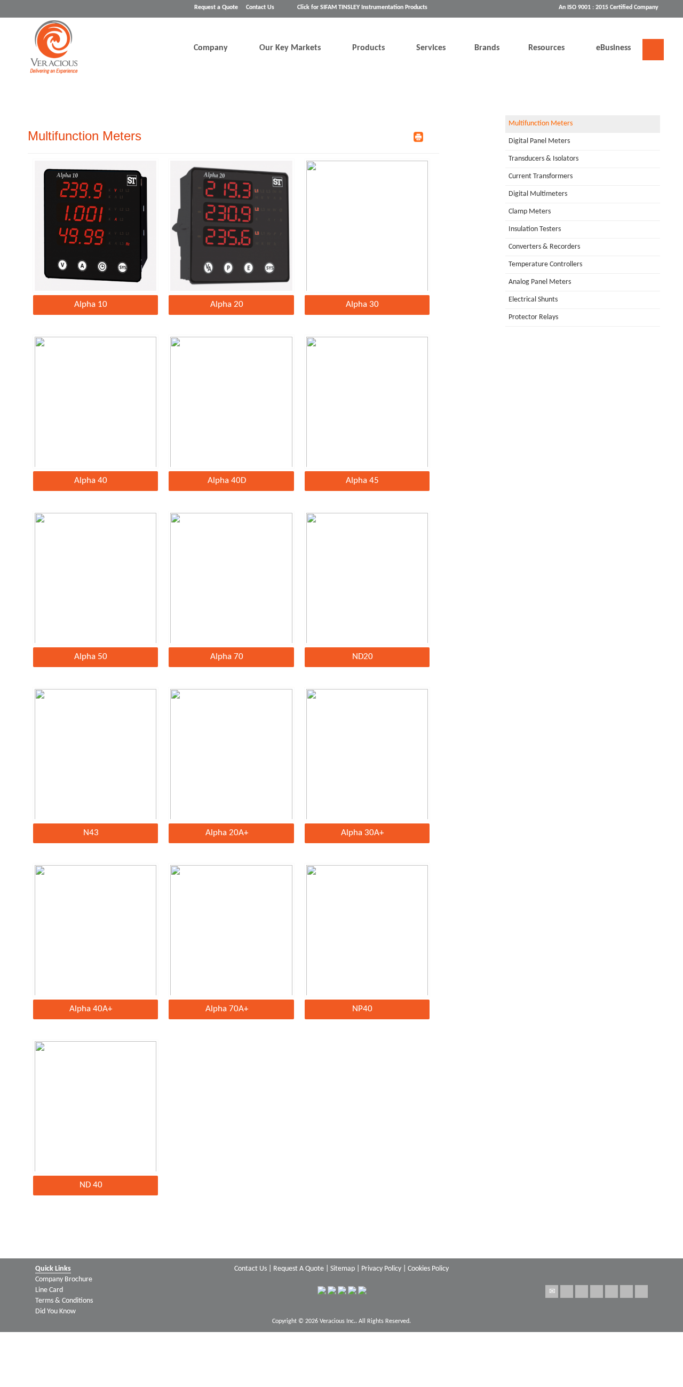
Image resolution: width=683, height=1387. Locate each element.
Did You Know (55, 1311)
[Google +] (596, 1291)
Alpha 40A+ (90, 1008)
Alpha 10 (90, 304)
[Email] (551, 1291)
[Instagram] (626, 1291)
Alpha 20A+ (226, 832)
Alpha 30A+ (362, 832)
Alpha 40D (227, 480)
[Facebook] (581, 1291)
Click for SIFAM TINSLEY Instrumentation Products (362, 7)
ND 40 (91, 1185)
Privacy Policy (381, 1269)
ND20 (362, 656)
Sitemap (342, 1269)
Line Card (49, 1290)
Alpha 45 (362, 480)
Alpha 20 (226, 304)
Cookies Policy (428, 1269)
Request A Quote (298, 1269)
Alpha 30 (362, 304)
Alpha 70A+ (226, 1008)
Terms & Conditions (64, 1301)
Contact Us (260, 7)
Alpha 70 (226, 656)
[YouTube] (641, 1291)
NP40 (362, 1008)
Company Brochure (63, 1279)
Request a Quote (216, 7)
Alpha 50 (90, 656)
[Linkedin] (611, 1291)
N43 (91, 832)
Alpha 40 (90, 480)
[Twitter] (566, 1291)
